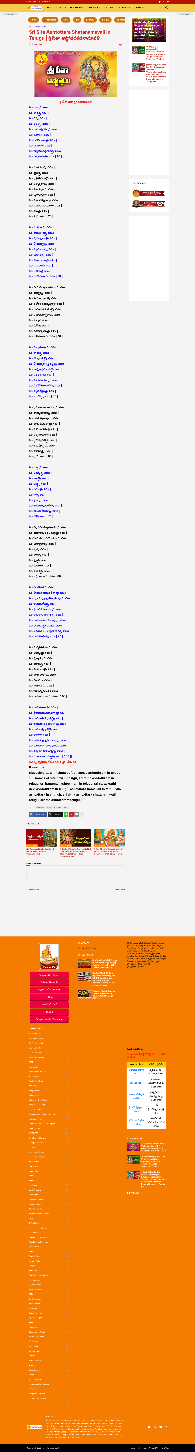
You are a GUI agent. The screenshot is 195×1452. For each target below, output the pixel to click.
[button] (160, 7)
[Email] (76, 814)
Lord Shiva (49, 1185)
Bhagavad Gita (49, 1095)
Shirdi (49, 1294)
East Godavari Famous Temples (49, 1114)
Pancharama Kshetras (49, 1242)
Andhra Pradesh (49, 1081)
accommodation (49, 1379)
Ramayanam (49, 1280)
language (93, 8)
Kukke (49, 1180)
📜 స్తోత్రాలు (121, 20)
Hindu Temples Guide (51, 1448)
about (49, 1375)
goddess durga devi (49, 1398)
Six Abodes (49, 1308)
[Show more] (81, 814)
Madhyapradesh (49, 1199)
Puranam (49, 1270)
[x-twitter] (163, 2)
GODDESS (49, 1133)
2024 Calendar (49, 1048)
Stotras (109, 8)
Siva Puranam (49, 1299)
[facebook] (160, 2)
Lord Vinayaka (49, 1190)
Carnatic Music (49, 1109)
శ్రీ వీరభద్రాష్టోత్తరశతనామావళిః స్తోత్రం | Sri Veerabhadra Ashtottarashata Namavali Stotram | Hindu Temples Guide (75, 852)
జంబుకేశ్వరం (136, 1083)
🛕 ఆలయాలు (50, 20)
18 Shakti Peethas (49, 1043)
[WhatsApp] (66, 814)
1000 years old (49, 1034)
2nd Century (49, 1067)
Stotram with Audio (49, 1332)
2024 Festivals (49, 1053)
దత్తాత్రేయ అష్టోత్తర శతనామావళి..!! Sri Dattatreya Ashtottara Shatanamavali (40, 851)
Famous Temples (49, 1119)
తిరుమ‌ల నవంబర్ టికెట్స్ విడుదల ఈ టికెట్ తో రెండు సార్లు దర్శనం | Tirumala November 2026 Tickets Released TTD (104, 964)
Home (28, 2)
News (49, 1218)
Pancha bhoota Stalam (49, 1237)
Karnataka (49, 1166)
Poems (49, 1251)
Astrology (49, 1086)
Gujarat (49, 1147)
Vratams (49, 1365)
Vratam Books (49, 1360)
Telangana (49, 1346)
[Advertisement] (149, 132)
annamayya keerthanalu (49, 1384)
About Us (36, 2)
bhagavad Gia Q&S (49, 1394)
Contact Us (46, 2)
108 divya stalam (49, 1038)
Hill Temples (49, 1162)
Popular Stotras (49, 1256)
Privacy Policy (49, 1261)
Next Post (119, 890)
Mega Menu (76, 8)
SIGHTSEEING (49, 1289)
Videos (49, 1356)
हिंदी (77, 20)
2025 (49, 1062)
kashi (49, 1403)
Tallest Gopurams (49, 1337)
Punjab (49, 1266)
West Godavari (49, 1370)
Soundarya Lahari (49, 1313)
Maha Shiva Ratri (49, 1209)
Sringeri (49, 1322)
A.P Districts (49, 1076)
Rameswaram (49, 1285)
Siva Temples (49, 1303)
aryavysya (49, 1389)
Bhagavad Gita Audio (49, 1100)
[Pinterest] (71, 814)
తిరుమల (105, 20)
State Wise (49, 1327)
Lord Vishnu (49, 1195)
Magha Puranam (49, 1204)
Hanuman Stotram (49, 1152)
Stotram (65, 807)
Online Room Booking (49, 1228)
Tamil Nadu (49, 1341)
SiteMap (165, 1448)
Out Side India (49, 1232)
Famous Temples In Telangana (49, 1124)
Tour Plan (139, 8)
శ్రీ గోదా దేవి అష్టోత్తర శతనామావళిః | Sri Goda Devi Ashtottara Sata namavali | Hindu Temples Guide (108, 851)
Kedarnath (49, 1171)
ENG (65, 20)
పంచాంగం (90, 20)
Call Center (123, 8)
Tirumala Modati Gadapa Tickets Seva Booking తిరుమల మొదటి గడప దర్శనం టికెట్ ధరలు (103, 994)
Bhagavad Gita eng (49, 1105)
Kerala (49, 1176)
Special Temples (49, 1318)
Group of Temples (49, 1142)
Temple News (49, 1351)
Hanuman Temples (49, 1157)
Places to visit (49, 1247)
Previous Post (33, 890)
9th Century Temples (49, 1071)
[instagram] (166, 1427)
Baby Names (49, 1090)
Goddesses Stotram (53, 807)
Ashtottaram (41, 27)
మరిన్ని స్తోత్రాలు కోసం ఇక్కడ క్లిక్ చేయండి (53, 762)
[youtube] (168, 2)
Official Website (49, 1223)
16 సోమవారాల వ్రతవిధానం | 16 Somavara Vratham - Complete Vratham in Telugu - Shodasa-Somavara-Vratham (156, 53)
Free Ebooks (49, 1128)
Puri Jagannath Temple (49, 1275)
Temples (59, 8)
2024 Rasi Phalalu (49, 1057)
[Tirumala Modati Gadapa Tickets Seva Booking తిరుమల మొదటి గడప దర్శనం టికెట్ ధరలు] (84, 994)
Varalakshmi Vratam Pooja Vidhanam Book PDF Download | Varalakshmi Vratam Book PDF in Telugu (153, 1147)
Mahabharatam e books (49, 1214)
